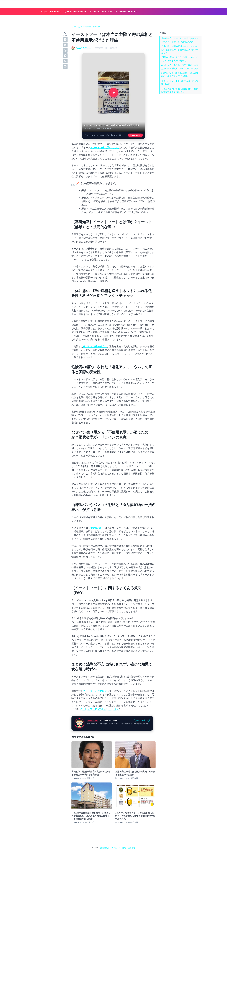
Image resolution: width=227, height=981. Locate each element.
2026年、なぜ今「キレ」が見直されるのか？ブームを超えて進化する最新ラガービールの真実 (135, 815)
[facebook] (65, 39)
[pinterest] (65, 61)
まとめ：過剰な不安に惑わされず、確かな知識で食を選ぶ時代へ (179, 90)
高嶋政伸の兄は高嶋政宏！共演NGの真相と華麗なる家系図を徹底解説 (90, 773)
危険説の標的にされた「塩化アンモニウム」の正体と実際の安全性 (179, 59)
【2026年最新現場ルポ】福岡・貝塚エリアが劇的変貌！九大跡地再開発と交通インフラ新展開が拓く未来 (91, 815)
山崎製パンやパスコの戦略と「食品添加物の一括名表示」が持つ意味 (179, 75)
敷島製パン (96, 527)
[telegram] (65, 55)
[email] (65, 66)
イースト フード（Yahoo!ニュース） (99, 709)
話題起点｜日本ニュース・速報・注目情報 (117, 848)
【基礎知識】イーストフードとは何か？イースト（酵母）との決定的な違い (179, 40)
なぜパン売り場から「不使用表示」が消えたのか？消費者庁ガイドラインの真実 (179, 67)
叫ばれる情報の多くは (95, 346)
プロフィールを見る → (142, 720)
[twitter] (65, 45)
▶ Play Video (135, 135)
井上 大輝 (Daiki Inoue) (109, 720)
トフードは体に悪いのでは (104, 147)
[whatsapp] (65, 50)
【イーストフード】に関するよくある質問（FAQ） (179, 82)
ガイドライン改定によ (95, 690)
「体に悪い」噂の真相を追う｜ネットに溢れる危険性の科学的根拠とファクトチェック (179, 49)
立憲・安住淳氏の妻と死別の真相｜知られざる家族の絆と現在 (135, 773)
